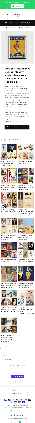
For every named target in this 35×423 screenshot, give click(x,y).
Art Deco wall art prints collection (8, 260)
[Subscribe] (26, 370)
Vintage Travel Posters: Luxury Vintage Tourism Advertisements (25, 187)
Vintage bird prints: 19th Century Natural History (25, 260)
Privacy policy (19, 407)
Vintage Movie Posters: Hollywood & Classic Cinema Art (8, 187)
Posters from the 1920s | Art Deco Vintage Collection (8, 237)
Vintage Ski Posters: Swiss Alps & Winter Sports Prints (7, 163)
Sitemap (5, 356)
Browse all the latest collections (17, 127)
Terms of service (27, 407)
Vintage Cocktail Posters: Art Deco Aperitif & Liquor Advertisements (26, 211)
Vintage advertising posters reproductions (8, 210)
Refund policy (12, 407)
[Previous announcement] (3, 23)
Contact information (22, 410)
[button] (3, 14)
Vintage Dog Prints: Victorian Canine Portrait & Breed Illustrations (7, 338)
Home (1, 346)
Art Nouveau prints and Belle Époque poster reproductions (8, 285)
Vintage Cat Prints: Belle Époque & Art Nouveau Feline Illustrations (9, 309)
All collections (7, 359)
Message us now (19, 6)
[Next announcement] (32, 23)
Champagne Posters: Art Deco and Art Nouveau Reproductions (25, 285)
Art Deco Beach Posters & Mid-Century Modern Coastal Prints (25, 237)
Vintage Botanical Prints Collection (25, 162)
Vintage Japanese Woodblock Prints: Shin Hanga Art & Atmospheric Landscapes (26, 310)
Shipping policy (12, 410)
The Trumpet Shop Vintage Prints (16, 405)
